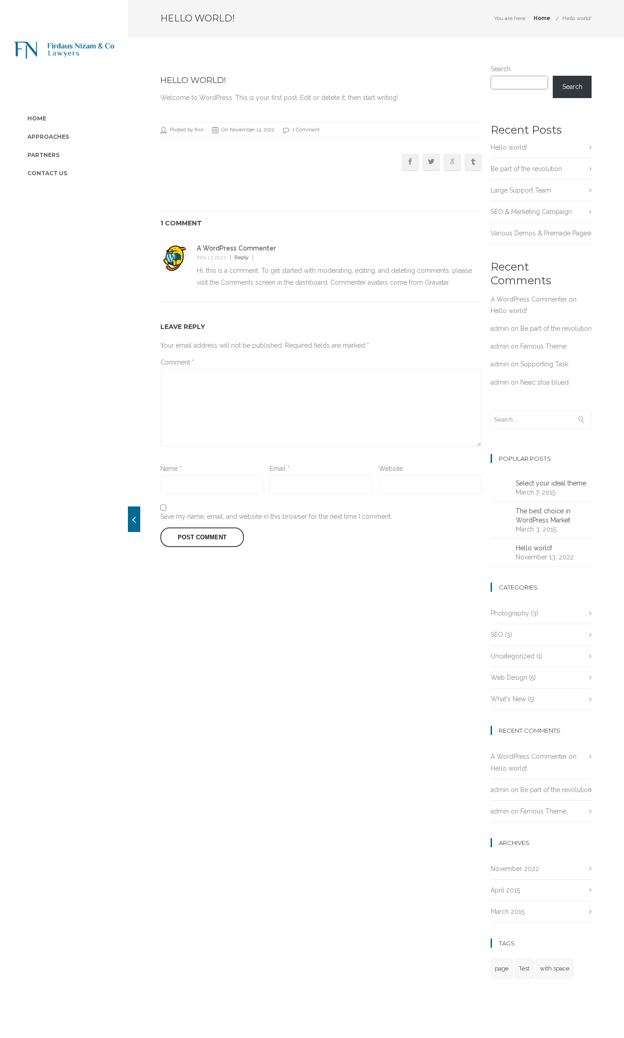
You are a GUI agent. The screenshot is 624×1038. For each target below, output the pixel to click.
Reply (241, 257)
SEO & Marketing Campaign (531, 211)
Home (542, 18)
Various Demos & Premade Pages (540, 233)
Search (501, 69)
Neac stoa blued (544, 382)
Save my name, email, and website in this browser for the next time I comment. (276, 516)
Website (391, 468)
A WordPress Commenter (236, 248)
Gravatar (437, 282)
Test (524, 968)
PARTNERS (43, 154)
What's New (508, 699)
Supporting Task (544, 364)
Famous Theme (543, 346)
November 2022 (515, 868)
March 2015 (507, 911)
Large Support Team (521, 190)
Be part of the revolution (526, 168)
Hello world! (577, 18)
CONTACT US (47, 173)
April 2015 (505, 890)
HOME (36, 118)
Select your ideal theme (551, 483)
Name (171, 468)
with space (554, 968)
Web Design (509, 677)
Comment (177, 362)
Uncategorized (512, 656)
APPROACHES (48, 136)
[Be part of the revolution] (134, 519)
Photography (510, 613)
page (501, 968)
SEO (497, 634)
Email (280, 468)
